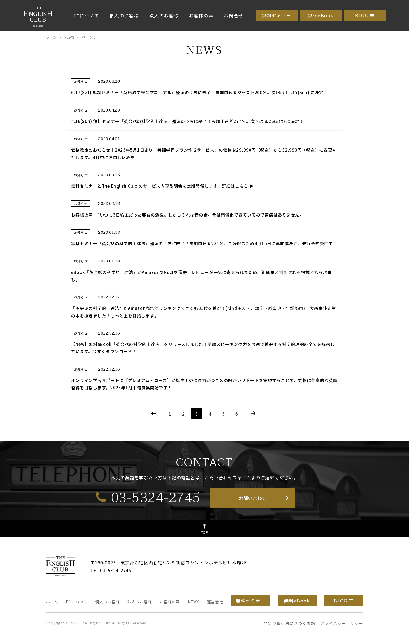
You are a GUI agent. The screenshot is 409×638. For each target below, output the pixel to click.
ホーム (51, 37)
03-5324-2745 (155, 497)
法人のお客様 (164, 15)
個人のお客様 (124, 15)
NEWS (69, 37)
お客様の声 (201, 15)
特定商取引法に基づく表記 (289, 623)
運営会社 (215, 601)
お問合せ (233, 15)
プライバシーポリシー (341, 623)
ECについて (86, 15)
